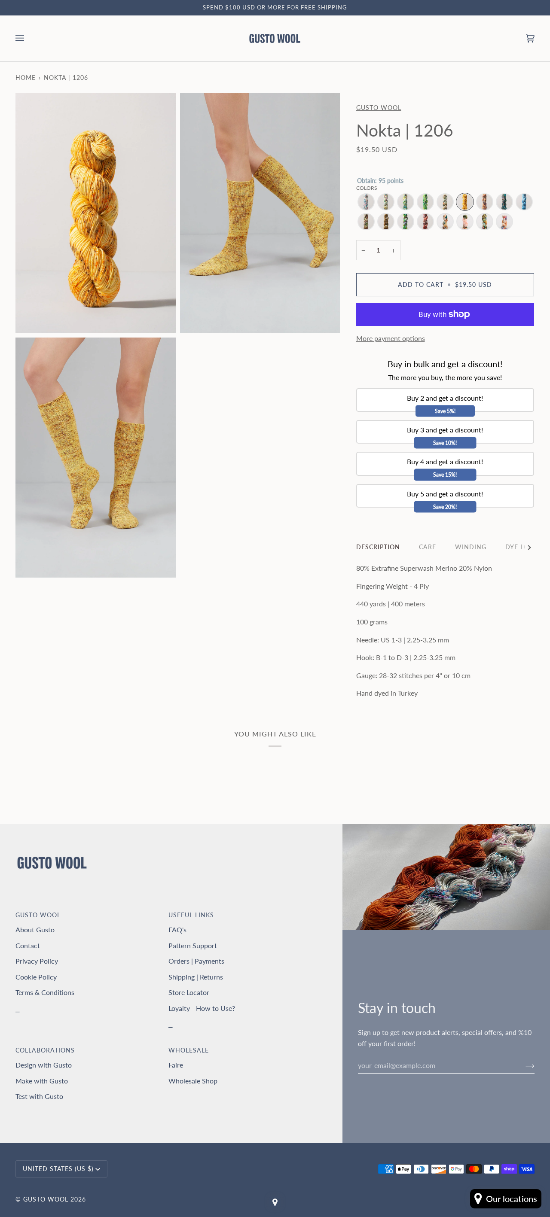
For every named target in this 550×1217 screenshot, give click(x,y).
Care (427, 547)
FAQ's (177, 929)
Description (378, 547)
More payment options (390, 338)
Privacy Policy (36, 961)
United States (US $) (58, 1168)
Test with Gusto (39, 1096)
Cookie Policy (36, 977)
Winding (470, 547)
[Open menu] (28, 38)
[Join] (523, 1065)
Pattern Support (192, 945)
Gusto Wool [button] (38, 915)
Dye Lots (521, 547)
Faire (175, 1065)
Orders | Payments (196, 961)
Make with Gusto (41, 1081)
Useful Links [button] (191, 915)
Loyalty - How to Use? (201, 1008)
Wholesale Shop (192, 1081)
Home (25, 77)
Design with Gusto (43, 1065)
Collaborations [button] (45, 1050)
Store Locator (188, 992)
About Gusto (35, 929)
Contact (27, 945)
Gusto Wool (378, 107)
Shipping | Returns (195, 977)
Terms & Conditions (44, 992)
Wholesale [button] (188, 1050)
